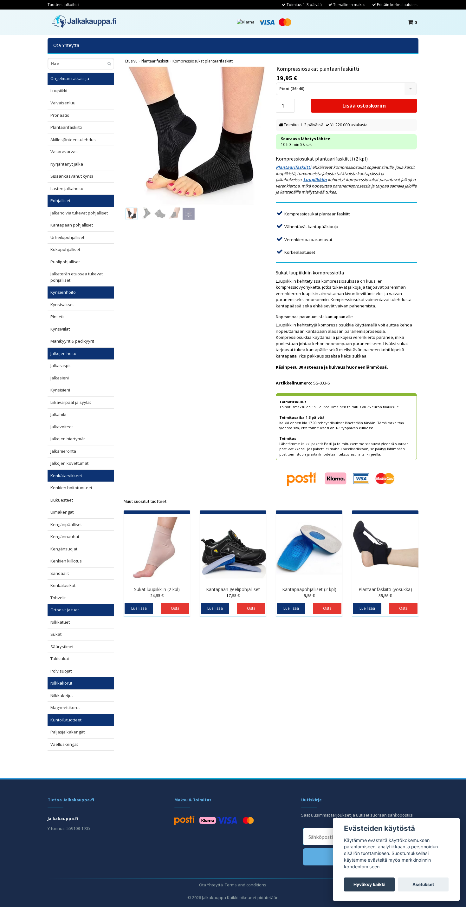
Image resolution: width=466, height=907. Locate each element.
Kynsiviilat (60, 329)
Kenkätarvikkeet (66, 475)
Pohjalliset (60, 200)
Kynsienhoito (63, 292)
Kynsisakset (62, 304)
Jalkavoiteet (61, 427)
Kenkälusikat (62, 585)
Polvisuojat (61, 671)
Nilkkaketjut (61, 695)
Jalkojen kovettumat (69, 463)
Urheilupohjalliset (67, 237)
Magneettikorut (65, 707)
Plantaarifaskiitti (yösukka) (385, 589)
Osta (327, 608)
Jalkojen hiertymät (67, 439)
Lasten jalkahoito (66, 188)
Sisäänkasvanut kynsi (71, 176)
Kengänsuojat (63, 549)
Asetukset (423, 884)
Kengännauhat (64, 536)
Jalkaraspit (60, 365)
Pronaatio (59, 115)
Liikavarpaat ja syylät (70, 402)
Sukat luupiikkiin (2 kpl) (157, 589)
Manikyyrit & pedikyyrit (72, 341)
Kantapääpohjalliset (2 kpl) (309, 589)
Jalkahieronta (63, 451)
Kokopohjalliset (65, 249)
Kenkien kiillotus (66, 561)
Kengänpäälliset (66, 524)
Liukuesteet (61, 500)
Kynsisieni (60, 390)
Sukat (55, 634)
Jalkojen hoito (63, 353)
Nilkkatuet (60, 622)
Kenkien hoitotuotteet (71, 487)
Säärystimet (62, 646)
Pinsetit (57, 316)
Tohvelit (58, 598)
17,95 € (233, 595)
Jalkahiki (58, 414)
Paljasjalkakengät (67, 732)
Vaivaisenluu (62, 103)
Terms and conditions (245, 885)
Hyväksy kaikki (369, 884)
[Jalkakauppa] (84, 21)
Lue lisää (139, 608)
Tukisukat (59, 658)
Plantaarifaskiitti (66, 127)
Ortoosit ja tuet (64, 610)
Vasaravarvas (64, 151)
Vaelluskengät (64, 744)
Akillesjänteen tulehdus (73, 139)
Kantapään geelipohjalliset (233, 589)
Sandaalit (59, 573)
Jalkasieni (59, 378)
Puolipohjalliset (65, 262)
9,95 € (309, 595)
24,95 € (157, 595)
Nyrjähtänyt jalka (66, 164)
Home (131, 61)
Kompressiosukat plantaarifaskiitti (203, 61)
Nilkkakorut (61, 683)
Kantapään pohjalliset (71, 225)
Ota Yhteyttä (66, 45)
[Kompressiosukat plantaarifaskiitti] (195, 135)
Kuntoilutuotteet (65, 720)
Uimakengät (62, 512)
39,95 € (385, 595)
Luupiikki (58, 91)
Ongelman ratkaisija (69, 78)
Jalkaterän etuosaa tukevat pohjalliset (76, 277)
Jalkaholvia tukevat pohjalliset (79, 213)
